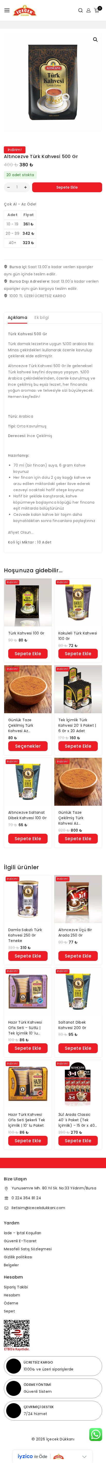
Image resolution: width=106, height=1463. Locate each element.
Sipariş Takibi (16, 1287)
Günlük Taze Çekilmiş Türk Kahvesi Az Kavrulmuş (20, 725)
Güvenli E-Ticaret (20, 1241)
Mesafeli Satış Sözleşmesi (28, 1249)
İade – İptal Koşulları (22, 1233)
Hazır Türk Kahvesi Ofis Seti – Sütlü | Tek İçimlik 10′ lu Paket (25, 1028)
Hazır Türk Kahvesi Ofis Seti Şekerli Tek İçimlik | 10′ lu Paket (26, 1120)
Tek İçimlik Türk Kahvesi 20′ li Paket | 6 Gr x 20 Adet (77, 725)
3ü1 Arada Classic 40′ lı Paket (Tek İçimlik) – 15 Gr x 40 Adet (76, 1120)
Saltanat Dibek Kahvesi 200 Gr (72, 1025)
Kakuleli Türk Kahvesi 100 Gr (77, 636)
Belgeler (11, 1265)
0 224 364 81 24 (26, 1198)
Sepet (9, 1311)
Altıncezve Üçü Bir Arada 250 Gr (75, 932)
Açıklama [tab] (17, 317)
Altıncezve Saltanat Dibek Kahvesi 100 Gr (27, 815)
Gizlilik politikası (18, 1257)
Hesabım (12, 1295)
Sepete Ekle (67, 187)
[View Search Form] (78, 10)
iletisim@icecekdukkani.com (38, 1207)
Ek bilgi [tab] (41, 317)
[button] (95, 39)
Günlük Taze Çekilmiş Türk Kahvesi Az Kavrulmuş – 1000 (74, 818)
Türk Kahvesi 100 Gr (26, 633)
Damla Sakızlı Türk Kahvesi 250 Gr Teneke (25, 935)
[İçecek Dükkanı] (24, 10)
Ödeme (11, 1303)
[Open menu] (7, 10)
